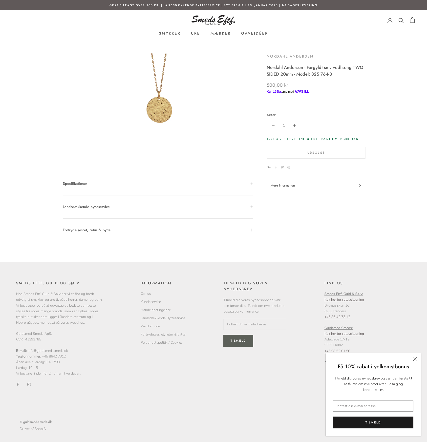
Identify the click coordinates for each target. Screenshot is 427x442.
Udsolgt (316, 152)
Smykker (170, 33)
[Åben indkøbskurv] (412, 20)
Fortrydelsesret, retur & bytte (86, 230)
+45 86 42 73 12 (337, 317)
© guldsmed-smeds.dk (36, 422)
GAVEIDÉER (254, 33)
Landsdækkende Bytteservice (163, 318)
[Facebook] (276, 167)
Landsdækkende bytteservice (86, 207)
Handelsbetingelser (156, 310)
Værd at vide (150, 326)
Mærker (221, 33)
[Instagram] (29, 384)
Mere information (283, 185)
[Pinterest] (288, 167)
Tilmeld (373, 422)
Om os (146, 293)
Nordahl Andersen (290, 56)
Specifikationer (75, 183)
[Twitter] (282, 167)
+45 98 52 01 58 (337, 351)
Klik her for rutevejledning (344, 299)
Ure (195, 33)
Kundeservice (151, 301)
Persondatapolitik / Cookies (162, 342)
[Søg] (401, 20)
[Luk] (415, 359)
